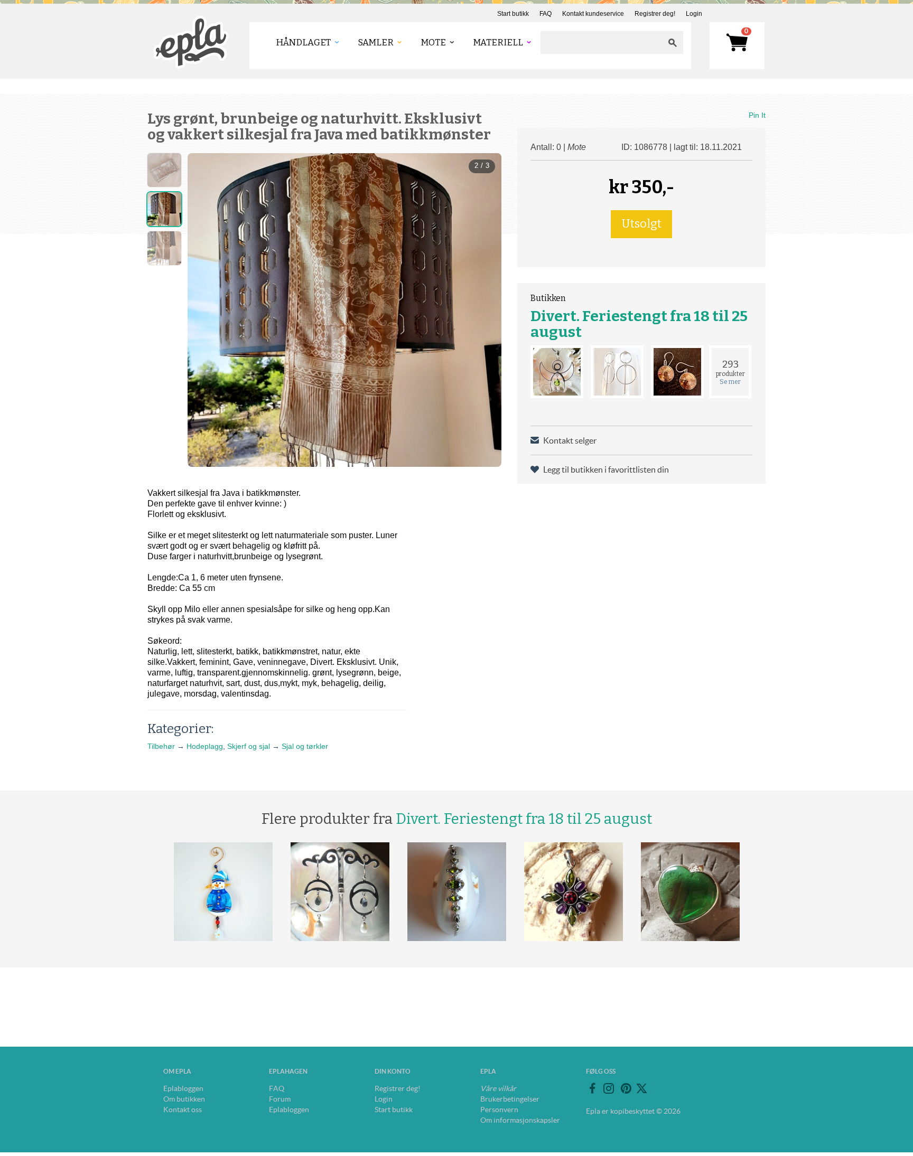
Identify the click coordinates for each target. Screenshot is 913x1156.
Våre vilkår (498, 1088)
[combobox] (601, 42)
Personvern (499, 1109)
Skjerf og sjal (248, 746)
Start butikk (513, 13)
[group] (344, 310)
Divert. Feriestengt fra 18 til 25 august (639, 324)
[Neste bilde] (484, 310)
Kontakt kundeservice (593, 13)
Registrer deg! (655, 13)
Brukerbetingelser (509, 1099)
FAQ (545, 13)
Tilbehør (161, 746)
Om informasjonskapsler (520, 1120)
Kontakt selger (570, 440)
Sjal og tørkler (305, 746)
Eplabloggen (183, 1088)
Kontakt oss (182, 1109)
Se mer (730, 382)
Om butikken (184, 1099)
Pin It (757, 115)
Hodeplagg (205, 746)
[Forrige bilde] (205, 310)
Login (694, 13)
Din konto (393, 1071)
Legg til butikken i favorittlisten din (606, 469)
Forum (280, 1099)
